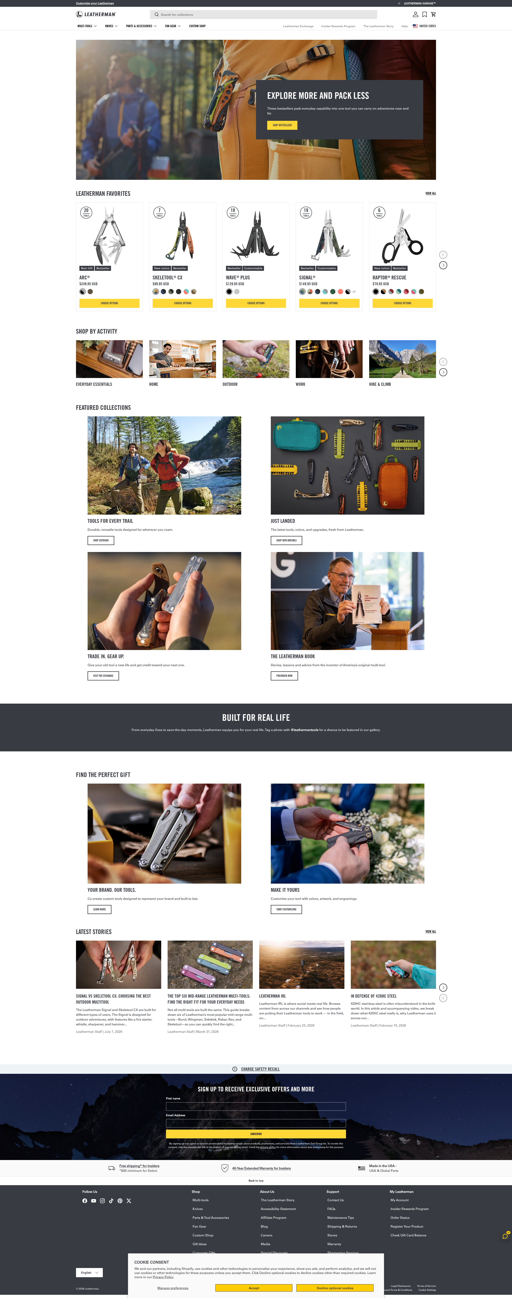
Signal (307, 277)
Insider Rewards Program (338, 26)
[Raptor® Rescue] (403, 236)
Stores (332, 1235)
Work (300, 384)
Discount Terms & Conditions (396, 1289)
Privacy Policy (163, 1277)
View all (431, 193)
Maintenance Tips (340, 1217)
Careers (266, 1235)
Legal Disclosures (401, 1285)
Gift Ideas (200, 1244)
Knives (109, 26)
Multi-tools (85, 26)
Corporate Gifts (204, 1253)
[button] (433, 14)
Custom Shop (197, 26)
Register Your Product (407, 1226)
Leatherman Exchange (298, 26)
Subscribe (256, 1134)
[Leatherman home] (96, 14)
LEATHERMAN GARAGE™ (420, 3)
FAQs (331, 1209)
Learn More (99, 909)
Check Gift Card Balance (408, 1235)
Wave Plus (238, 277)
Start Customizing (286, 909)
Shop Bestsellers (282, 125)
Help (405, 26)
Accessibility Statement (278, 1209)
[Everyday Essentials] (109, 359)
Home (153, 384)
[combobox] (263, 14)
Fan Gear (170, 26)
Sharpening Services (343, 1253)
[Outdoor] (256, 359)
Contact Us (335, 1200)
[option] (83, 291)
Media (265, 1244)
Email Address (175, 1115)
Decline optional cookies (335, 1288)
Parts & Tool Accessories (211, 1217)
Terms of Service (426, 1285)
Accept (254, 1288)
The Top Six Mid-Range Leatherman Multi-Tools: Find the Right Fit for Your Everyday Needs (209, 999)
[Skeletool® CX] (183, 236)
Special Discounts (274, 1253)
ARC (84, 277)
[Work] (329, 359)
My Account (400, 1200)
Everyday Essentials (94, 384)
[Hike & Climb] (402, 359)
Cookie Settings (427, 1289)
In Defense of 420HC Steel (374, 996)
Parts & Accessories (139, 26)
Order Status (400, 1217)
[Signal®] (329, 236)
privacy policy (268, 1147)
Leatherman (92, 1288)
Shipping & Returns (342, 1226)
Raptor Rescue (389, 277)
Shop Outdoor (101, 540)
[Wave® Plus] (256, 236)
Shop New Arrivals (286, 540)
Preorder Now (284, 675)
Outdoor (230, 384)
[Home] (182, 359)
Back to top (256, 1180)
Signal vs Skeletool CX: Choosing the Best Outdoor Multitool (113, 999)
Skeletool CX (167, 277)
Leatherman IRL (272, 996)
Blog (264, 1226)
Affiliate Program (273, 1217)
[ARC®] (109, 236)
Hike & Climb (380, 384)
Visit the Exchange (103, 675)
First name (173, 1098)
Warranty (334, 1244)
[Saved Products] (424, 14)
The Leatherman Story (378, 26)
